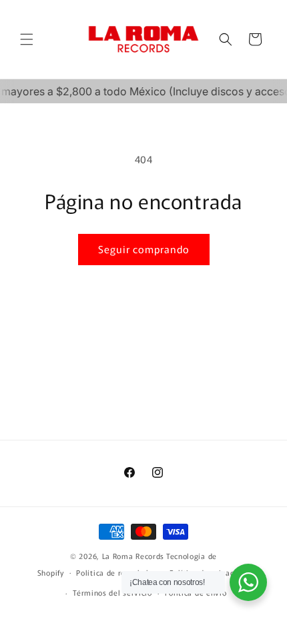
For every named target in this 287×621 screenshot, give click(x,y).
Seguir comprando (144, 249)
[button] (26, 39)
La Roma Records (133, 555)
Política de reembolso (116, 572)
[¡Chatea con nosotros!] (248, 582)
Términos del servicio (112, 592)
